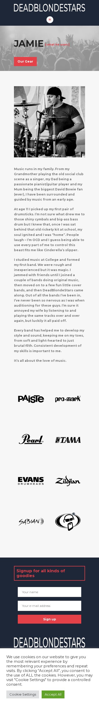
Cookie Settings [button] (22, 694)
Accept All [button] (53, 694)
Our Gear (25, 61)
